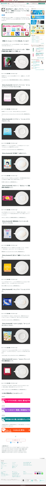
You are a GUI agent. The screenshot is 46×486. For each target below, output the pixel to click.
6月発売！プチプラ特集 (35, 40)
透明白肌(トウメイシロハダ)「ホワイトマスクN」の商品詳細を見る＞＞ (13, 251)
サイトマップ (25, 472)
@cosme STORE (26, 463)
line (42, 473)
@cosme (4, 463)
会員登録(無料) (40, 0)
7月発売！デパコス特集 (35, 36)
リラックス (23, 317)
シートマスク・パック (8, 447)
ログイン (43, 0)
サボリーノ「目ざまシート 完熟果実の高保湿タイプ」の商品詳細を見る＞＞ (14, 217)
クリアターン (16, 450)
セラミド (13, 179)
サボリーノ (24, 450)
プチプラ (24, 17)
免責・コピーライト (14, 471)
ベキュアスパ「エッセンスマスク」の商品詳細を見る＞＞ (11, 319)
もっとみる (42, 43)
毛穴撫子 (20, 450)
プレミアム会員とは (3, 471)
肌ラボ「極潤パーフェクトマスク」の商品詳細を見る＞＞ (11, 285)
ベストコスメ (14, 462)
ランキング (2, 464)
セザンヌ (34, 67)
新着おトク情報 (16, 0)
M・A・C (34, 64)
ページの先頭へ (43, 458)
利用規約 (2, 472)
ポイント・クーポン (4, 465)
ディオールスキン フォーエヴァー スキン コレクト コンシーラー (36, 62)
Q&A (1, 468)
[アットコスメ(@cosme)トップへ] (4, 3)
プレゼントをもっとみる (40, 57)
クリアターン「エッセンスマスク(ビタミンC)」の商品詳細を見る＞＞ (13, 149)
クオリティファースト (10, 450)
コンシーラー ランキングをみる (39, 69)
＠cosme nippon (4, 450)
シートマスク (4, 44)
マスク (27, 447)
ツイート (13, 442)
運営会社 (24, 471)
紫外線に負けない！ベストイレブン (36, 39)
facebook (40, 473)
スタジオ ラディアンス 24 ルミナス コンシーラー (36, 65)
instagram (35, 473)
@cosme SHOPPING (27, 462)
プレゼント (13, 463)
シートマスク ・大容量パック (16, 447)
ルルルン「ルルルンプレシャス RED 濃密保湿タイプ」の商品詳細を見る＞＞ (14, 389)
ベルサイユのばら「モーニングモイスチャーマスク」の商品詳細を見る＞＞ (14, 355)
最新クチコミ (14, 467)
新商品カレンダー (14, 466)
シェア (20, 442)
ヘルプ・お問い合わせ (15, 472)
